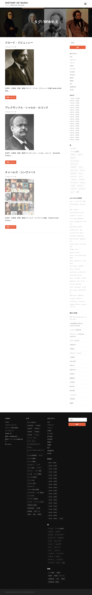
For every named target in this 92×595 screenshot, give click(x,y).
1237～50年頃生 (31, 422)
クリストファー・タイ (76, 230)
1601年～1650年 (74, 126)
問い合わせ (8, 444)
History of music (16, 3)
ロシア (72, 192)
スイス (80, 167)
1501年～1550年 (74, 121)
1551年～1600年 (74, 124)
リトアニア (74, 189)
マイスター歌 (30, 492)
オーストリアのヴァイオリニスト (35, 451)
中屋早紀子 (73, 345)
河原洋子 (72, 365)
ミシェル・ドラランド (76, 298)
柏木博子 (72, 386)
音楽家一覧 (8, 433)
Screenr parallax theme (71, 592)
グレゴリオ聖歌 (31, 458)
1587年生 (29, 428)
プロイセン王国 (31, 483)
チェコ (80, 173)
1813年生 (29, 435)
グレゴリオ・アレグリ (76, 227)
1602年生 (36, 428)
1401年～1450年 (74, 117)
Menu (85, 4)
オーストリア (74, 164)
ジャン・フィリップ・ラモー (78, 201)
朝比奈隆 (72, 390)
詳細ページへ (10, 97)
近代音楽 (72, 72)
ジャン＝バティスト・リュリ (78, 287)
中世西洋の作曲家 (32, 505)
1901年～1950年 (74, 139)
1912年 (61, 518)
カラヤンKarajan (74, 340)
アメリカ (73, 148)
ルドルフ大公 (30, 496)
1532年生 (38, 425)
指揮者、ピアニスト (59, 576)
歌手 (71, 84)
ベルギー (73, 185)
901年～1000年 (75, 98)
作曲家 (58, 572)
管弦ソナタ (37, 511)
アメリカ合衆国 (75, 151)
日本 (78, 192)
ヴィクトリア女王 (39, 502)
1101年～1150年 (74, 103)
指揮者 (71, 78)
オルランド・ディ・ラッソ (77, 281)
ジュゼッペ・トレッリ (76, 215)
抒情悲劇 (29, 511)
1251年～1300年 (74, 110)
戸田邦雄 (72, 399)
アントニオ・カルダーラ (77, 218)
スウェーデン (74, 170)
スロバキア (74, 173)
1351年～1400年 (74, 114)
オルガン (29, 447)
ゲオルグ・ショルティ (76, 353)
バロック (72, 63)
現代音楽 (72, 75)
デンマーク (74, 176)
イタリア (80, 154)
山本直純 (72, 382)
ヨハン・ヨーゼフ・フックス (78, 278)
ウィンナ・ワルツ (32, 438)
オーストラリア (75, 161)
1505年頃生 (30, 425)
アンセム (36, 435)
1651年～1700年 (74, 128)
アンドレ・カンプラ (75, 284)
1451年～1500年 (74, 119)
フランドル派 (30, 480)
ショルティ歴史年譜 (75, 330)
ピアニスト (30, 471)
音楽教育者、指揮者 (53, 582)
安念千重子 (73, 361)
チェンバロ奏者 (31, 461)
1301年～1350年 (74, 112)
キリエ (40, 455)
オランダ (73, 158)
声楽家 (38, 508)
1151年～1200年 (74, 105)
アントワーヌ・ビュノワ (77, 212)
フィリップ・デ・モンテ (77, 233)
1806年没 (36, 431)
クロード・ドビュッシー (19, 42)
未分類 (71, 90)
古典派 (71, 66)
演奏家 (71, 81)
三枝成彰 (72, 357)
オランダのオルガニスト (33, 444)
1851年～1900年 (74, 137)
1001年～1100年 (74, 101)
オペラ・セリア (31, 441)
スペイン (82, 170)
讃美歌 (39, 514)
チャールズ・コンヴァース (20, 172)
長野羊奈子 (73, 370)
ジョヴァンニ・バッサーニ (77, 301)
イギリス (73, 154)
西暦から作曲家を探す (11, 436)
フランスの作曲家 (32, 477)
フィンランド (74, 182)
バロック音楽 (30, 468)
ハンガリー (82, 179)
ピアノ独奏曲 (37, 474)
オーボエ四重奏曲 (32, 455)
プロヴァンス (30, 486)
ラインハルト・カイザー (77, 266)
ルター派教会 (40, 492)
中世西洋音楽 (30, 508)
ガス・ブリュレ (74, 209)
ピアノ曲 (29, 474)
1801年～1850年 (74, 135)
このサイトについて (10, 425)
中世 (71, 57)
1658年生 (29, 431)
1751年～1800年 (74, 133)
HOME (7, 422)
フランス (82, 182)
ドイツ (80, 176)
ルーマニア (82, 189)
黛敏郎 (71, 403)
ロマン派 (13, 47)
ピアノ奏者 (38, 471)
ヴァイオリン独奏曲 (32, 499)
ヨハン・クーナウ (75, 269)
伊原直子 (72, 374)
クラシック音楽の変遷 (11, 428)
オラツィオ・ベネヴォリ (77, 295)
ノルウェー (74, 179)
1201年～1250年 (74, 107)
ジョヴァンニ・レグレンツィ (78, 272)
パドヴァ (39, 468)
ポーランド (81, 185)
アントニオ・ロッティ (76, 275)
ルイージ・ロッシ (75, 252)
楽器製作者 (73, 87)
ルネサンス (73, 60)
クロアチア (74, 167)
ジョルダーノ (73, 395)
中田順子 (72, 349)
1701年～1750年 (74, 130)
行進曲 (29, 514)
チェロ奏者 (51, 572)
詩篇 (34, 514)
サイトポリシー (9, 430)
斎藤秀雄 (72, 378)
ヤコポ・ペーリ (74, 249)
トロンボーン (30, 464)
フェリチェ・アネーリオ (77, 236)
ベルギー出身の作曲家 (33, 489)
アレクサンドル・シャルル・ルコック (26, 107)
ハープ (38, 464)
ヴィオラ (29, 502)
